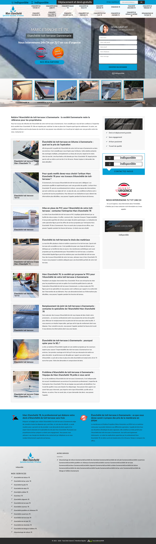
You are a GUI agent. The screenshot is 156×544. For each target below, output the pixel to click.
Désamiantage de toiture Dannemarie (71, 460)
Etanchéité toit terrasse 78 (84, 14)
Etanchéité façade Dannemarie (98, 468)
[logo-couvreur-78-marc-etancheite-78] (13, 11)
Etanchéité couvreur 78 (36, 14)
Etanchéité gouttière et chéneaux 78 (52, 14)
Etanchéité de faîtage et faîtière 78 (131, 14)
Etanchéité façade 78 (68, 7)
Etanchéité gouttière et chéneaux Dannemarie (82, 463)
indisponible (21, 2)
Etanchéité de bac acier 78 (52, 7)
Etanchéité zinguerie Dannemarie (93, 465)
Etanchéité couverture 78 (68, 14)
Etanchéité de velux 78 (83, 7)
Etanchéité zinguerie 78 (131, 7)
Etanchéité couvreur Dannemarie (107, 463)
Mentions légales (80, 541)
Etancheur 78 (115, 7)
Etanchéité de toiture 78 (36, 7)
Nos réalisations (49, 62)
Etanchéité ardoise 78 (99, 7)
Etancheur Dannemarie (74, 465)
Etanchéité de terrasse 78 (147, 7)
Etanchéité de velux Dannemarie (77, 468)
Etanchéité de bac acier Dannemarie (119, 468)
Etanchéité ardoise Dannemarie (114, 465)
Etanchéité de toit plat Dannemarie (118, 460)
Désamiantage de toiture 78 (147, 14)
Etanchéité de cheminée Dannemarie (95, 460)
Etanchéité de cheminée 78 (115, 14)
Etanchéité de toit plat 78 (100, 14)
